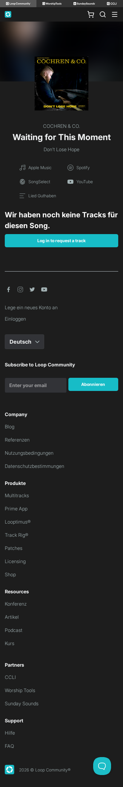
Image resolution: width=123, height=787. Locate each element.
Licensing (15, 561)
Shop (10, 574)
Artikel (12, 617)
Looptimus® (18, 522)
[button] (8, 289)
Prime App (16, 509)
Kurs (9, 643)
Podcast (13, 630)
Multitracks (17, 495)
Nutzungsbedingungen (29, 453)
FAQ (9, 746)
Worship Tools (20, 690)
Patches (13, 548)
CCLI (10, 677)
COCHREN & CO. (61, 126)
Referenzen (17, 440)
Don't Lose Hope (61, 149)
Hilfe (10, 733)
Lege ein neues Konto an (31, 307)
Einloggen (15, 319)
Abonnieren (93, 384)
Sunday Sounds (22, 703)
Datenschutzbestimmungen (34, 466)
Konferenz (16, 604)
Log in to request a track (61, 240)
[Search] (102, 14)
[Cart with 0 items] (90, 14)
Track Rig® (16, 535)
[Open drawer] (114, 14)
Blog (9, 427)
